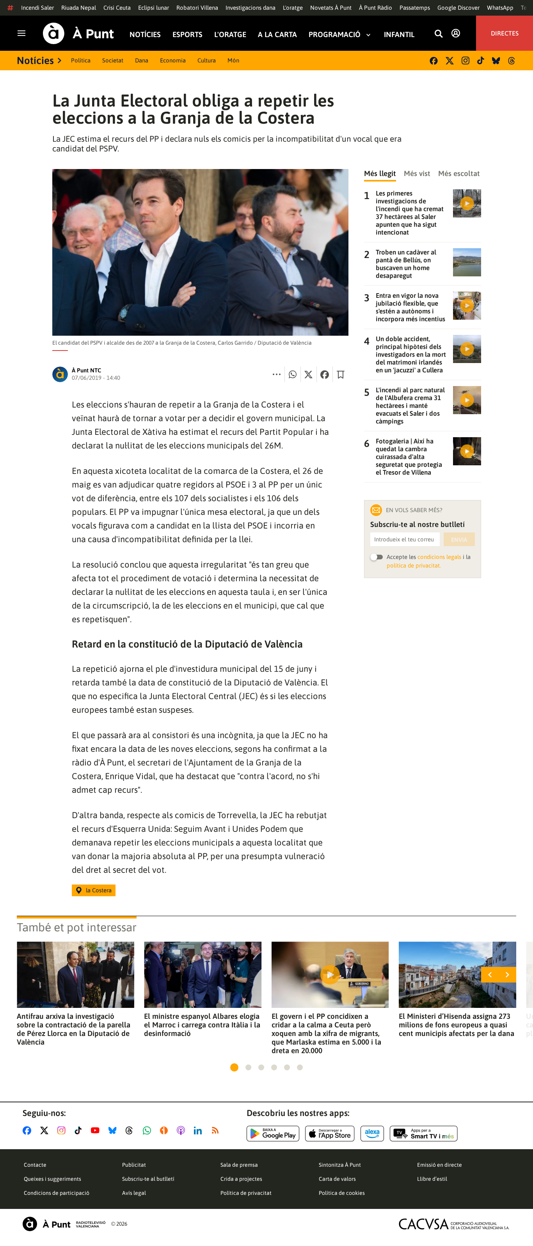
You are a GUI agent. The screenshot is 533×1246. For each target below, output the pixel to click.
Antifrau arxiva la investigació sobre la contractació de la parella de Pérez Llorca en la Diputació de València (73, 1029)
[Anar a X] (46, 1130)
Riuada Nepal (78, 7)
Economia (173, 60)
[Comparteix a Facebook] (324, 374)
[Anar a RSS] (217, 1130)
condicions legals (439, 557)
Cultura (206, 60)
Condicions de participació (56, 1193)
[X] (450, 60)
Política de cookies (342, 1193)
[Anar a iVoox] (165, 1130)
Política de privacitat (246, 1193)
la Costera (99, 890)
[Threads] (512, 60)
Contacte (35, 1165)
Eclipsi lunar (153, 7)
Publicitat (134, 1165)
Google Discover (458, 7)
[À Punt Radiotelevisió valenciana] (64, 1224)
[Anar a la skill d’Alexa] (372, 1133)
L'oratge (293, 7)
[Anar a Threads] (131, 1130)
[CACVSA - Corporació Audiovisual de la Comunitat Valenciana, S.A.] (454, 1224)
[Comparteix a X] (308, 374)
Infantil (399, 34)
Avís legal (134, 1193)
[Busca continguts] (438, 34)
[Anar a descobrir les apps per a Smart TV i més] (424, 1133)
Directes (505, 33)
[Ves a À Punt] (78, 33)
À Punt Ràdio (375, 7)
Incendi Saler (37, 7)
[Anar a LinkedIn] (199, 1130)
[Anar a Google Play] (273, 1133)
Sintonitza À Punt (340, 1165)
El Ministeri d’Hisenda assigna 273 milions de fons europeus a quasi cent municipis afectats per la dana (456, 1025)
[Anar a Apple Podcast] (182, 1130)
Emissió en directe (439, 1165)
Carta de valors (337, 1179)
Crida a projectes (241, 1179)
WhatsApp (500, 7)
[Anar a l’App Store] (330, 1133)
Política (81, 60)
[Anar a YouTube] (97, 1130)
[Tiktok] (480, 60)
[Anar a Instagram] (63, 1130)
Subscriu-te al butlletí (148, 1179)
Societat (112, 60)
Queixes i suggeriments (52, 1179)
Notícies (145, 34)
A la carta (277, 34)
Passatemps (415, 7)
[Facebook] (434, 61)
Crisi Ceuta (117, 7)
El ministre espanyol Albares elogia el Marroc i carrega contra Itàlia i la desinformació (202, 1025)
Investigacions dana (250, 7)
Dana (141, 60)
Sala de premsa (239, 1165)
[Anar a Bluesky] (114, 1130)
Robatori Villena (197, 7)
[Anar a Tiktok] (80, 1130)
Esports (187, 34)
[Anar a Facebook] (28, 1130)
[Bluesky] (496, 60)
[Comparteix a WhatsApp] (292, 374)
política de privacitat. (414, 565)
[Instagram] (465, 60)
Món (233, 60)
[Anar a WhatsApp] (148, 1130)
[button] (234, 1067)
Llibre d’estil (432, 1179)
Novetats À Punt (331, 7)
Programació (335, 34)
